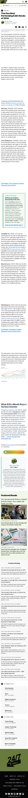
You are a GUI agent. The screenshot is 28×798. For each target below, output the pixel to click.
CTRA (6, 722)
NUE (6, 695)
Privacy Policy (7, 786)
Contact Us (21, 776)
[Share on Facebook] (16, 27)
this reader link (10, 410)
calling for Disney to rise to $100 (10, 318)
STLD (6, 689)
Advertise (14, 789)
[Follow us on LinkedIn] (12, 794)
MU (5, 745)
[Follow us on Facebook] (6, 794)
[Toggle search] (23, 1)
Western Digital (9, 732)
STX (6, 728)
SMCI (6, 739)
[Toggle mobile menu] (26, 1)
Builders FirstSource (10, 699)
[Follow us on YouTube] (14, 794)
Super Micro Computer (11, 738)
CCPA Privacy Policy (20, 786)
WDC (6, 734)
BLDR (6, 700)
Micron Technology (10, 743)
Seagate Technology (10, 727)
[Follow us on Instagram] (17, 794)
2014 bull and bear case (16, 249)
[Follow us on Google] (26, 27)
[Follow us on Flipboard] (23, 27)
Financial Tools (14, 779)
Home (6, 776)
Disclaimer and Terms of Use (14, 782)
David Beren (3, 547)
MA (5, 712)
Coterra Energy (9, 721)
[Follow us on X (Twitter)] (9, 794)
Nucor (6, 693)
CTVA (6, 706)
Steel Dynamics (9, 688)
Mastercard (8, 710)
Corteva (7, 705)
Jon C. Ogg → (14, 467)
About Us (13, 776)
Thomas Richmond (5, 520)
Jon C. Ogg (9, 21)
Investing (6, 10)
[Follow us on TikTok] (20, 794)
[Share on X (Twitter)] (19, 27)
